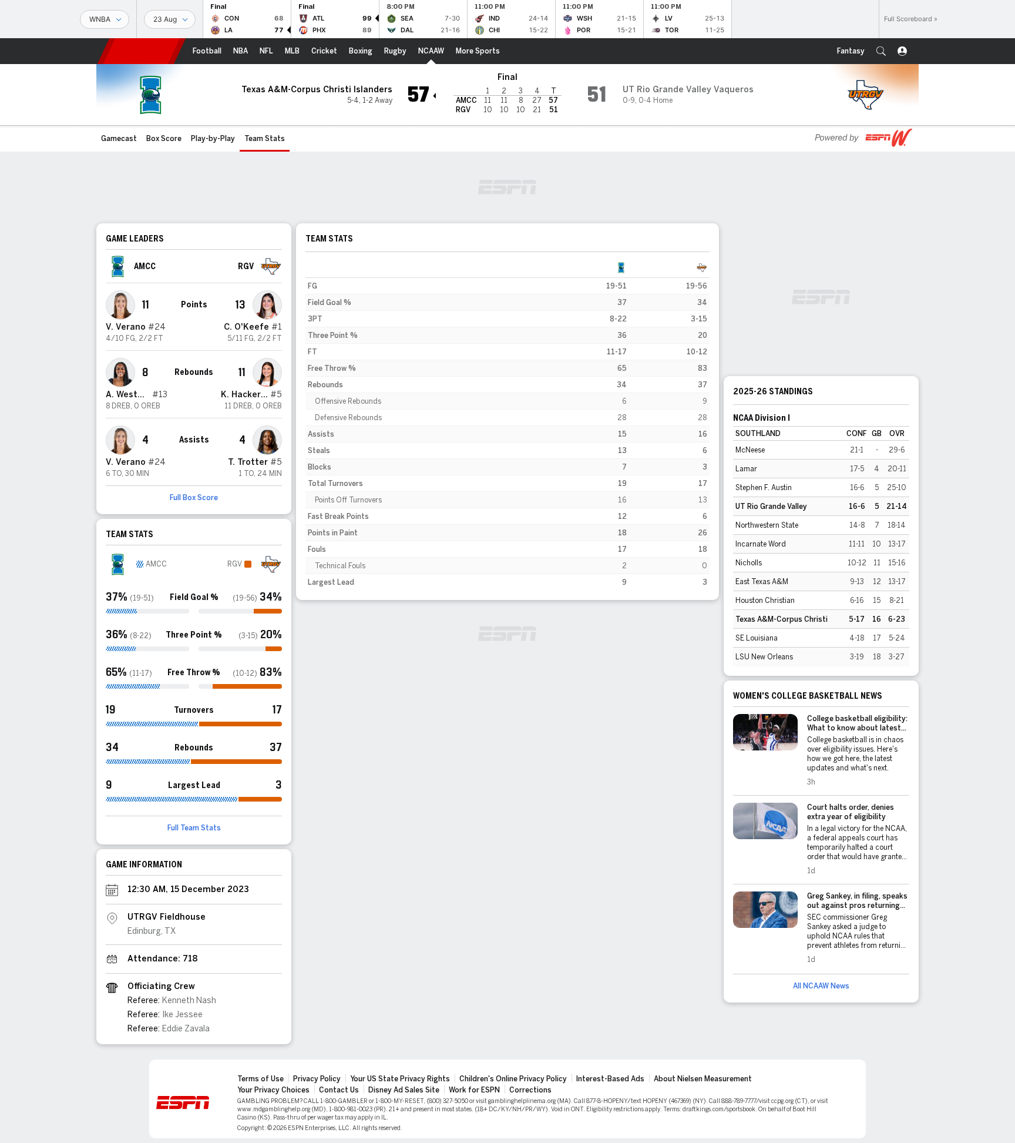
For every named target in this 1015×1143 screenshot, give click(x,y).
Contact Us (339, 1090)
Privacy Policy (317, 1079)
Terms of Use (260, 1079)
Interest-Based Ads (610, 1079)
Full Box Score (194, 498)
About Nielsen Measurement (703, 1079)
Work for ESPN (474, 1090)
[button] (881, 51)
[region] (507, 425)
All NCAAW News (821, 986)
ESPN (141, 51)
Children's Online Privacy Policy (513, 1079)
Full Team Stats (194, 828)
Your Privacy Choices (273, 1090)
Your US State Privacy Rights (400, 1079)
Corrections (530, 1090)
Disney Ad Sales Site (403, 1090)
